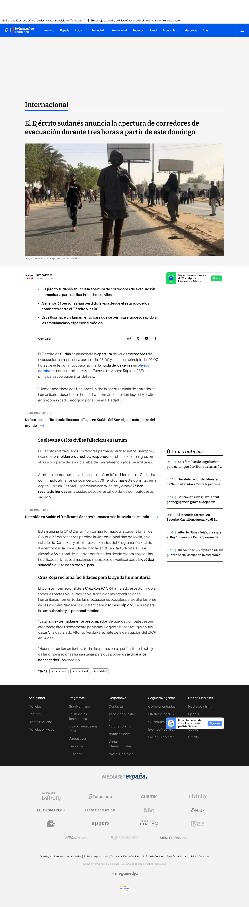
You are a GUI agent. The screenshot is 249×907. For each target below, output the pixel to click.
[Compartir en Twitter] (137, 338)
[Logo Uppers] (100, 824)
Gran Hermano (79, 706)
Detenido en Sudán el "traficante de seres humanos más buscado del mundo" (87, 517)
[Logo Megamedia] (126, 873)
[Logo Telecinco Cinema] (149, 823)
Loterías (35, 714)
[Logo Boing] (149, 810)
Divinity (193, 737)
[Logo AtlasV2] (75, 837)
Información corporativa (67, 856)
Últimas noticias (40, 722)
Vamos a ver (77, 738)
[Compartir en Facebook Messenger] (146, 338)
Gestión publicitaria (178, 856)
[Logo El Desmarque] (51, 810)
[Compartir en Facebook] (155, 338)
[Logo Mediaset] (124, 779)
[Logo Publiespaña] (124, 837)
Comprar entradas (161, 706)
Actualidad (100, 671)
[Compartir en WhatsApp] (129, 338)
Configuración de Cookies (125, 856)
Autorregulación (120, 726)
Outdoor (75, 754)
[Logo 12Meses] (197, 823)
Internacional (46, 105)
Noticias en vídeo (41, 729)
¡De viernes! (77, 746)
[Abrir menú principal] (242, 30)
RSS (193, 856)
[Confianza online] (124, 892)
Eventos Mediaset (161, 729)
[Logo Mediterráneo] (173, 837)
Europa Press (44, 274)
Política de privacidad (96, 856)
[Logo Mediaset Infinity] (51, 796)
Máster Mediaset (121, 754)
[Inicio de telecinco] (6, 30)
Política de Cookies (153, 856)
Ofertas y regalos (161, 714)
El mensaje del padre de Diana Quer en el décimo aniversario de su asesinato (135, 20)
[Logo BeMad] (51, 824)
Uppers (193, 714)
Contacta (116, 706)
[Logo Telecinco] (100, 796)
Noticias (35, 706)
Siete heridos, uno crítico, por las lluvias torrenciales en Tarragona (44, 20)
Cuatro (193, 729)
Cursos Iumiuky (159, 722)
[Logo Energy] (198, 810)
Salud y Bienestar (161, 737)
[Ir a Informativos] (24, 30)
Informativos (59, 671)
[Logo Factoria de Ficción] (100, 810)
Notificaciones (120, 734)
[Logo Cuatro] (149, 796)
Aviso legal (46, 856)
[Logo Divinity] (198, 796)
